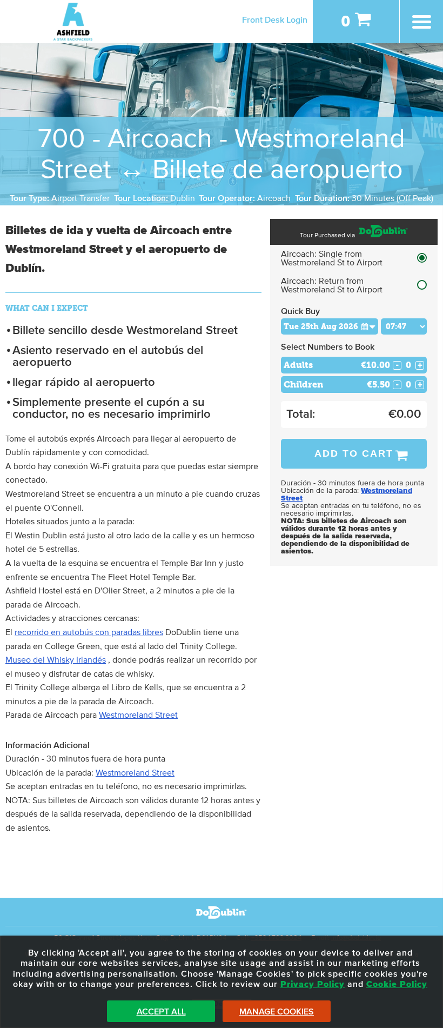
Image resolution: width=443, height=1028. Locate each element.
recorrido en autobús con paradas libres (89, 632)
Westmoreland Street (138, 715)
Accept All (161, 1011)
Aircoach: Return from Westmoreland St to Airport (331, 285)
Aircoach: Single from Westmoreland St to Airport (331, 258)
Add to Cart (353, 453)
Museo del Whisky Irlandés (55, 660)
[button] (368, 326)
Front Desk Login (274, 20)
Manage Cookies (276, 1011)
